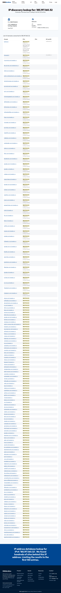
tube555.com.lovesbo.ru (10, 133)
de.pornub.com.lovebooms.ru (11, 65)
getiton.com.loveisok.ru (9, 395)
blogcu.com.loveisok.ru (9, 506)
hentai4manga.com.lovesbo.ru (11, 81)
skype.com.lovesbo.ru (9, 298)
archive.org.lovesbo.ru (9, 312)
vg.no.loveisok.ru (8, 485)
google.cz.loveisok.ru (9, 433)
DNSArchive (7, 571)
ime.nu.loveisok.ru (8, 442)
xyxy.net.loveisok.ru (9, 459)
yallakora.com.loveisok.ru (10, 501)
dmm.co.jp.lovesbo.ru (9, 307)
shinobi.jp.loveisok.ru (9, 378)
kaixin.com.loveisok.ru (9, 437)
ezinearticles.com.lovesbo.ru (11, 205)
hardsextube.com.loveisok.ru (11, 369)
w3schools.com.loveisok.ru (10, 348)
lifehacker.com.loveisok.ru (10, 487)
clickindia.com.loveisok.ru (10, 525)
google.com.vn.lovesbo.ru (10, 246)
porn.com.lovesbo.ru (9, 91)
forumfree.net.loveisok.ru (10, 473)
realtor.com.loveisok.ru (9, 411)
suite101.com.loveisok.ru (10, 468)
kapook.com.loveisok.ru (9, 511)
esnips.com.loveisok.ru (9, 523)
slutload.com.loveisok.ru (10, 331)
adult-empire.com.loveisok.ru (11, 371)
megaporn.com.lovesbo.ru (10, 293)
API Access (19, 583)
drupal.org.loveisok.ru (9, 414)
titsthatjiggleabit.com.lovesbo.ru (12, 96)
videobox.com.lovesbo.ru (10, 138)
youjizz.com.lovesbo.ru (9, 231)
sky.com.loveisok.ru (8, 419)
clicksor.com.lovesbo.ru (9, 189)
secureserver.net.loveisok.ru (11, 329)
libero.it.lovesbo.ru (8, 220)
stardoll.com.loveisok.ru (10, 497)
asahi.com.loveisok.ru (9, 452)
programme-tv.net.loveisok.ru (11, 527)
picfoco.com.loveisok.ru (10, 393)
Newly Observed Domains (20, 581)
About (39, 575)
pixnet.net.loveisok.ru (9, 445)
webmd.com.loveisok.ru (10, 404)
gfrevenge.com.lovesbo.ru (10, 107)
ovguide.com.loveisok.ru (10, 357)
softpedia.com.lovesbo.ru (10, 300)
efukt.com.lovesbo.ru (9, 70)
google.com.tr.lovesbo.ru (10, 164)
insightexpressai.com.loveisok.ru (12, 532)
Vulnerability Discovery (19, 578)
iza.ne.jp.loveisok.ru (9, 407)
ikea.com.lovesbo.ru (9, 310)
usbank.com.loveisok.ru (9, 513)
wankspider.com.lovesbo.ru (10, 143)
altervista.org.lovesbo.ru (10, 315)
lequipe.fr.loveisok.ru (9, 362)
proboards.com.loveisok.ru (10, 409)
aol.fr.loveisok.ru (8, 456)
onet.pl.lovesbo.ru (8, 210)
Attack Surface (23, 2)
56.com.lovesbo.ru (8, 215)
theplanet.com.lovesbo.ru (10, 288)
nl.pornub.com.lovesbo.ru (10, 60)
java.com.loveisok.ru (9, 499)
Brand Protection (14, 2)
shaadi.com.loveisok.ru (9, 421)
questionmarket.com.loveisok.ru (12, 537)
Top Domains (30, 579)
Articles (40, 573)
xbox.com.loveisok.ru (9, 352)
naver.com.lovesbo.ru (9, 200)
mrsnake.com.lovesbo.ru (10, 122)
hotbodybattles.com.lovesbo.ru (11, 112)
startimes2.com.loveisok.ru (10, 428)
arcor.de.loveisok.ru (9, 534)
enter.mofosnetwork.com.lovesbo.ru (13, 76)
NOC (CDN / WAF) (6, 587)
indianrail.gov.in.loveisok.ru (10, 471)
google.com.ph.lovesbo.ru (10, 317)
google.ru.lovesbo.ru (9, 169)
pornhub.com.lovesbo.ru (10, 127)
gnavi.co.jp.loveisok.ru (9, 494)
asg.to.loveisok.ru (8, 385)
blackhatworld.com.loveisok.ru (11, 449)
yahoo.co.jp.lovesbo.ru (9, 148)
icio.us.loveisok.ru (8, 343)
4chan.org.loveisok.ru (9, 364)
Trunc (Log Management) (7, 586)
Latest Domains (31, 581)
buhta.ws (6, 41)
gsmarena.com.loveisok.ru (10, 426)
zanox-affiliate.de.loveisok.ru (11, 480)
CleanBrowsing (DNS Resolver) (8, 584)
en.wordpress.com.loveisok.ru (11, 447)
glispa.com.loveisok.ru (9, 400)
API (31, 2)
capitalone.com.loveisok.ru (10, 390)
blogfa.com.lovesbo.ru (9, 251)
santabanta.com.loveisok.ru (11, 489)
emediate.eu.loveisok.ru (10, 461)
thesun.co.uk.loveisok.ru (10, 333)
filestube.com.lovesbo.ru (10, 267)
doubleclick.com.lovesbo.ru (10, 158)
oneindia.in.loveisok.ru (9, 374)
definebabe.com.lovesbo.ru (10, 101)
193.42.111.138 (26, 50)
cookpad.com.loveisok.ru (10, 423)
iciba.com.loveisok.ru (9, 520)
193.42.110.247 (26, 46)
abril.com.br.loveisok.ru (10, 416)
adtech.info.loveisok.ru (9, 466)
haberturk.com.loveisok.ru (10, 463)
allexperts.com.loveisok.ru (10, 508)
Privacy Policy (30, 591)
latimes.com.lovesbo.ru (9, 319)
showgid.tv (6, 55)
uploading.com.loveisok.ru (10, 345)
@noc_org (54, 573)
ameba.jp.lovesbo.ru (9, 236)
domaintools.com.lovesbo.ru (11, 303)
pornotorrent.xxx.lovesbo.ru (11, 86)
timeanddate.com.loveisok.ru (11, 482)
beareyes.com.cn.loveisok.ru (11, 435)
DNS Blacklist (41, 579)
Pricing (50, 2)
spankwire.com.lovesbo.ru (10, 262)
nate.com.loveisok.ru (9, 383)
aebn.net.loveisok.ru (9, 440)
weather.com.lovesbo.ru (10, 195)
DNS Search (35, 2)
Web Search (43, 2)
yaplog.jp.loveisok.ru (9, 355)
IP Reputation (41, 577)
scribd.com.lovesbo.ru (9, 277)
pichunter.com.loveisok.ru (10, 430)
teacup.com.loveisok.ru (9, 359)
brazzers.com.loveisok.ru (10, 326)
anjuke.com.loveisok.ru (9, 518)
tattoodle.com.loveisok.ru (10, 381)
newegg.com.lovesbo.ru (10, 322)
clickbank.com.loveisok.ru (10, 341)
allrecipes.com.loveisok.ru (10, 454)
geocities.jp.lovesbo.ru (9, 257)
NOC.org (12, 577)
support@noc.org (53, 576)
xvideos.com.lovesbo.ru (9, 174)
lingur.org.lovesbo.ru (9, 117)
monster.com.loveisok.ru (10, 350)
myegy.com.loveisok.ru (9, 336)
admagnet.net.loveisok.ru (10, 366)
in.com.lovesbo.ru (8, 305)
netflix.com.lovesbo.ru (9, 226)
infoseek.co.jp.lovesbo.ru (10, 241)
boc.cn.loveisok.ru (8, 492)
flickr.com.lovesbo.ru (9, 153)
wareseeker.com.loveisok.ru (11, 376)
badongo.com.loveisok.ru (10, 338)
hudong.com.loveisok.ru (10, 388)
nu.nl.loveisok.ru (8, 402)
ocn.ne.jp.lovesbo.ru (9, 282)
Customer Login (52, 580)
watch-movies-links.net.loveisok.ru (12, 324)
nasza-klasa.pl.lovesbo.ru (10, 179)
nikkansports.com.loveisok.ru (11, 475)
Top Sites (29, 577)
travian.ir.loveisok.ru (9, 504)
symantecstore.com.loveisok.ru (11, 478)
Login (56, 2)
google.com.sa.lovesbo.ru (10, 184)
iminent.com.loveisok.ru (10, 515)
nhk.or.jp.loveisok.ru (9, 530)
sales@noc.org (55, 578)
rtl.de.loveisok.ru (8, 397)
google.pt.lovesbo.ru (9, 272)
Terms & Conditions (38, 591)
